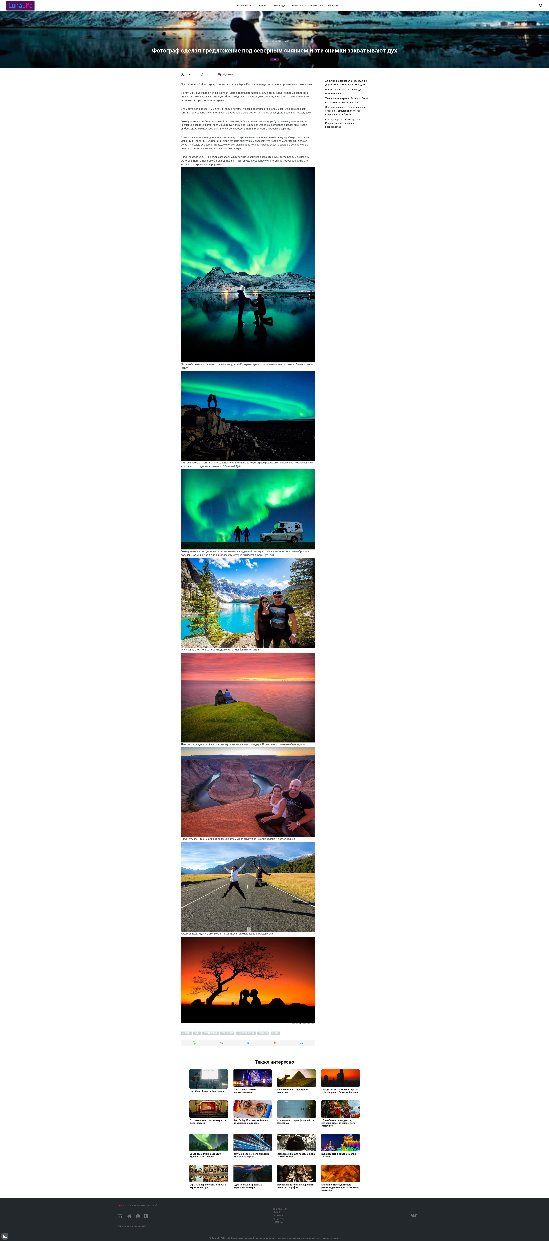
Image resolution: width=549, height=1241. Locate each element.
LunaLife (121, 1205)
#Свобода (279, 6)
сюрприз (264, 1033)
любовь (186, 1033)
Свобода (278, 1215)
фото (275, 1033)
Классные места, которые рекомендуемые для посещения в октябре (340, 1187)
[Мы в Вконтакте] (414, 1215)
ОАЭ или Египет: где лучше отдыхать (292, 1090)
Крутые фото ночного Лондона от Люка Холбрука (251, 1155)
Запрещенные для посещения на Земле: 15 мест (296, 1155)
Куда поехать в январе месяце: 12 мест (339, 1155)
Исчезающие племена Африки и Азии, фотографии (295, 1186)
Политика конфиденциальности (132, 1226)
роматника (228, 1033)
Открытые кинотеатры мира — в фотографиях (207, 1121)
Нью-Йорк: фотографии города (206, 1091)
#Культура (298, 6)
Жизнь (277, 1212)
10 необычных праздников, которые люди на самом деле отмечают (338, 1123)
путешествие (211, 1033)
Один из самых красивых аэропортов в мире (247, 1186)
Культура (278, 1219)
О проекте (333, 6)
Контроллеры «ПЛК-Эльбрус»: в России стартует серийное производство (342, 123)
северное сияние (246, 1033)
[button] (4, 1236)
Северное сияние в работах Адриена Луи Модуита (205, 1155)
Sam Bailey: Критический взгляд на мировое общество (251, 1121)
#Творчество (244, 6)
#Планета (315, 6)
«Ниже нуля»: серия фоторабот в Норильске (295, 1121)
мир (274, 60)
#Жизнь (262, 6)
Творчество (280, 1209)
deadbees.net (309, 1023)
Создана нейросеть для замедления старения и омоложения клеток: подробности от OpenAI (345, 111)
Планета (278, 1222)
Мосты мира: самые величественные (244, 1090)
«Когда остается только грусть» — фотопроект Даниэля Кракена (339, 1090)
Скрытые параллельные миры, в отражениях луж (207, 1186)
